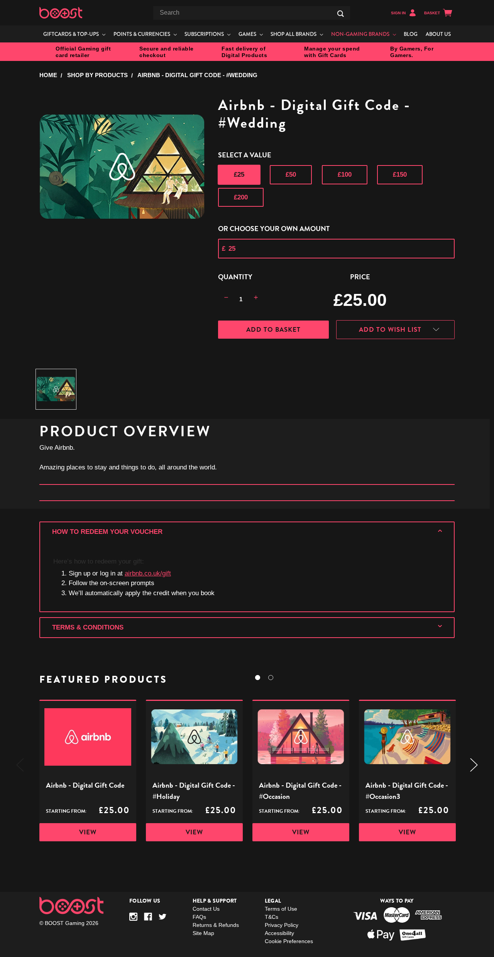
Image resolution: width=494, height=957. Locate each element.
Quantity (235, 277)
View (87, 832)
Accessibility (279, 933)
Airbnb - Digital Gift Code (85, 785)
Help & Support (215, 901)
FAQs (199, 917)
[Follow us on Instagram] (133, 917)
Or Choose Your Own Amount (274, 228)
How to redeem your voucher (107, 531)
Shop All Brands (294, 34)
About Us (438, 34)
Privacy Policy (281, 925)
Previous (20, 764)
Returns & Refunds (216, 925)
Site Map (203, 933)
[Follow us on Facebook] (148, 917)
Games (248, 34)
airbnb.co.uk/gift (148, 573)
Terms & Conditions (88, 627)
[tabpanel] (87, 770)
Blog (411, 34)
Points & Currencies (142, 34)
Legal (273, 901)
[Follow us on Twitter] (163, 917)
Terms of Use (281, 909)
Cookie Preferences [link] (289, 941)
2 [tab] (270, 677)
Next (474, 764)
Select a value (244, 155)
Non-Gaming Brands (361, 34)
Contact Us (206, 909)
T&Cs (271, 917)
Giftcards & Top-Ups (71, 34)
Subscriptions (204, 34)
